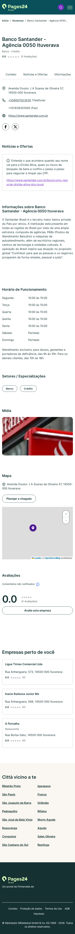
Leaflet (37, 558)
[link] (37, 172)
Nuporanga (9, 828)
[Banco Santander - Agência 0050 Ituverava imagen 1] (37, 436)
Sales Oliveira (46, 836)
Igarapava (44, 786)
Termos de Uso (53, 908)
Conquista (9, 836)
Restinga (43, 845)
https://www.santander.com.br (28, 115)
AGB (67, 908)
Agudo (42, 828)
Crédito (28, 388)
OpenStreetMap (52, 558)
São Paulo (8, 794)
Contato (12, 908)
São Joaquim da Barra (16, 803)
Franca (42, 794)
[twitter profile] (15, 126)
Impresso (39, 913)
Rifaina (42, 811)
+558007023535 (19, 100)
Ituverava (18, 20)
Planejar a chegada (19, 498)
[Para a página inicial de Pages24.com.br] (14, 7)
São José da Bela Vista (17, 819)
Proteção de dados (31, 908)
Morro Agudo (46, 819)
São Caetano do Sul (15, 845)
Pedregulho (9, 811)
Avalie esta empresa (37, 610)
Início (5, 20)
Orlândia (43, 803)
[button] (61, 7)
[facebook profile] (5, 126)
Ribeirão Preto (11, 786)
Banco (9, 388)
